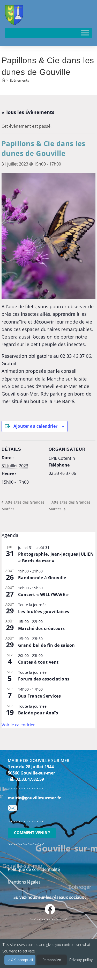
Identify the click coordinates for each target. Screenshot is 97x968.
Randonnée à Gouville (42, 577)
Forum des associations (44, 679)
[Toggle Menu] (85, 32)
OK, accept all (21, 960)
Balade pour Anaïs (38, 713)
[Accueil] (3, 80)
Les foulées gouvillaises (43, 611)
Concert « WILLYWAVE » (43, 594)
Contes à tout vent (38, 662)
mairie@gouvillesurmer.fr (34, 798)
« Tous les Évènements (28, 112)
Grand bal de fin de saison (46, 645)
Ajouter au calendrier (35, 426)
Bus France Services (39, 696)
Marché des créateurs (41, 628)
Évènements (19, 80)
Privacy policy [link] (81, 959)
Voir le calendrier (18, 725)
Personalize (51, 960)
